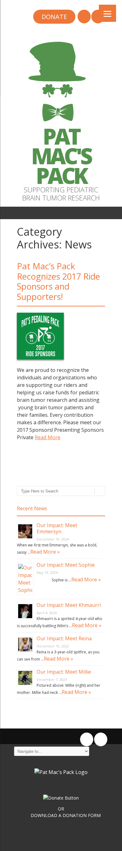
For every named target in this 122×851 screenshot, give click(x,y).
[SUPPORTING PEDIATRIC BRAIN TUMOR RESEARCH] (61, 122)
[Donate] (54, 17)
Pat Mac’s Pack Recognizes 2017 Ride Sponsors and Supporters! (58, 281)
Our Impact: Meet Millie (64, 671)
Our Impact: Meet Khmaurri (69, 605)
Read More (47, 437)
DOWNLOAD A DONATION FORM (66, 815)
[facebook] (98, 17)
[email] (84, 17)
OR (61, 809)
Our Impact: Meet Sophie (66, 564)
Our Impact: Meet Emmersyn (57, 528)
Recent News (32, 508)
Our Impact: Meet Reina (64, 638)
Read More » (45, 551)
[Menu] (107, 13)
